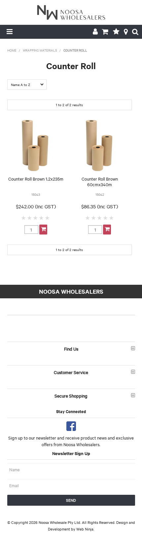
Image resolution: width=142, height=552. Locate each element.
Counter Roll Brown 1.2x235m (35, 179)
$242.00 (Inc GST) (36, 206)
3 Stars (36, 218)
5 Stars (48, 218)
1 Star (24, 218)
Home (12, 50)
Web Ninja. (85, 528)
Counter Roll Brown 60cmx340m (100, 181)
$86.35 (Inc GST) (99, 206)
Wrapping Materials (40, 50)
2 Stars (30, 218)
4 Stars (42, 218)
